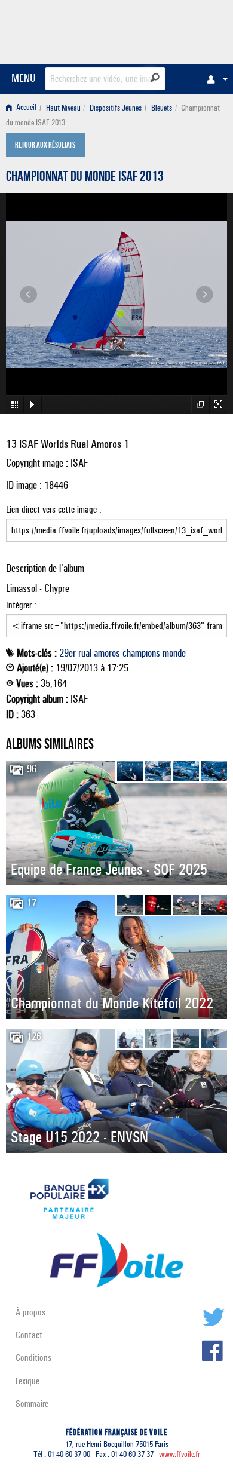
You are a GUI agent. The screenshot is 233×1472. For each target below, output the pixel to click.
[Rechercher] (155, 78)
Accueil (25, 108)
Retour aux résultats (45, 146)
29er (67, 653)
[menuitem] (214, 79)
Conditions (33, 1357)
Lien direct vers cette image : (54, 509)
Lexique (27, 1381)
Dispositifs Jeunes (116, 108)
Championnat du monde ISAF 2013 (85, 178)
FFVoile (170, 30)
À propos (30, 1312)
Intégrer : (21, 605)
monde (174, 653)
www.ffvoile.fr (179, 1454)
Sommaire (32, 1403)
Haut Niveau (63, 108)
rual (84, 653)
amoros (107, 653)
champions (141, 653)
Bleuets (161, 108)
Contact (29, 1335)
